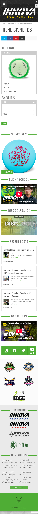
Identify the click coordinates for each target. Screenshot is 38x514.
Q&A (5, 110)
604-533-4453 (9, 482)
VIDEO (5, 114)
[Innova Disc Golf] (19, 13)
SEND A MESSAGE (19, 488)
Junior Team (19, 23)
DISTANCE (7, 52)
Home (4, 23)
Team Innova (11, 23)
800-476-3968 (27, 468)
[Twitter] (23, 350)
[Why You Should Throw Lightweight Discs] (6, 255)
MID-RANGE (7, 87)
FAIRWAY (6, 83)
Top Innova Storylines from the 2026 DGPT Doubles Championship (17, 271)
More (16, 257)
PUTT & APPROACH (10, 91)
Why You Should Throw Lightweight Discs (19, 249)
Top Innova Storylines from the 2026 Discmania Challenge (17, 294)
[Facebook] (14, 350)
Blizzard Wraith (19, 66)
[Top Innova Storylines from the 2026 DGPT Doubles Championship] (6, 278)
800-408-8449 (9, 468)
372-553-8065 (27, 482)
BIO (5, 102)
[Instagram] (5, 350)
